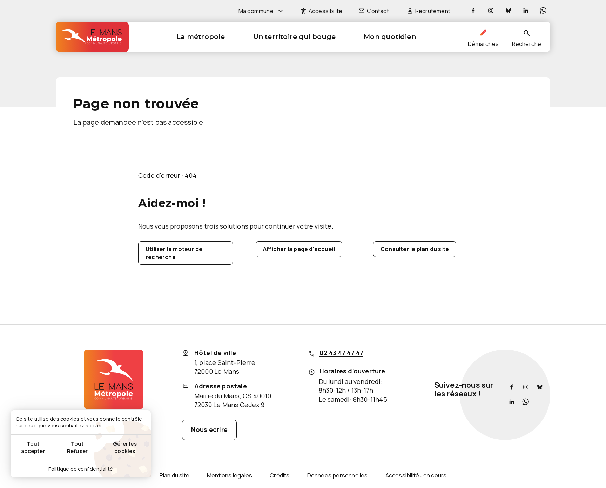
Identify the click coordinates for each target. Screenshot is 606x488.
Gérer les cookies (125, 447)
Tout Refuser (77, 447)
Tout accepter (33, 447)
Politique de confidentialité (80, 469)
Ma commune (256, 11)
